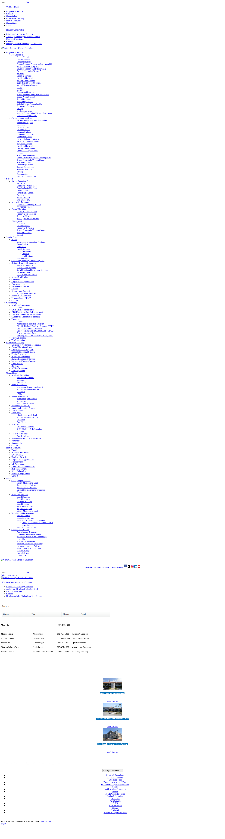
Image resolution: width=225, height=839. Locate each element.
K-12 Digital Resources (115, 794)
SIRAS (115, 808)
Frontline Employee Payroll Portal (115, 784)
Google (115, 787)
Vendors (113, 567)
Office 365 (115, 798)
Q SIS (115, 803)
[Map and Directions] (112, 691)
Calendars (97, 567)
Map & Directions (112, 701)
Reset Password (115, 805)
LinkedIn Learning (115, 796)
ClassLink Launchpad (115, 775)
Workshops (105, 567)
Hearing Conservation (15, 30)
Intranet (115, 791)
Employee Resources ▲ (112, 771)
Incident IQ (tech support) (115, 789)
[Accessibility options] (112, 674)
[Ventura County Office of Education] (17, 48)
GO (27, 2)
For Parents (88, 567)
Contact (120, 567)
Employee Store (115, 780)
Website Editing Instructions (115, 812)
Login (3, 824)
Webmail (115, 810)
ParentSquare (115, 801)
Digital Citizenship (115, 777)
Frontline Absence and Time (115, 782)
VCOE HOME (12, 7)
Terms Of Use (45, 821)
